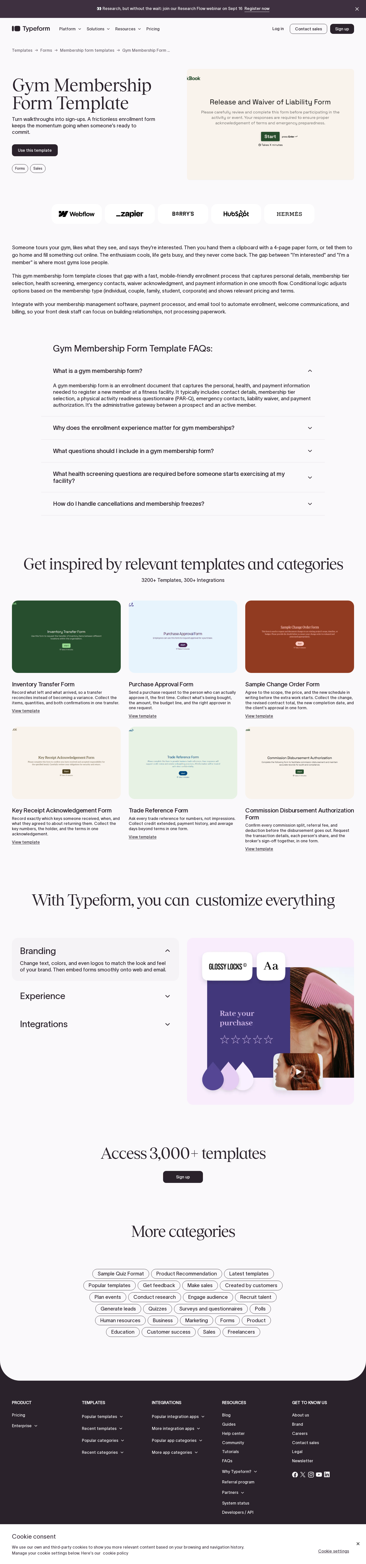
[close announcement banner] (357, 9)
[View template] (66, 657)
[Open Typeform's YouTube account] (319, 1474)
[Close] (358, 1543)
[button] (71, 29)
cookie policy (115, 1553)
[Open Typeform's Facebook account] (295, 1474)
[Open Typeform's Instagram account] (311, 1474)
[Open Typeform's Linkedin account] (327, 1474)
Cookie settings (333, 1551)
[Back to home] (31, 29)
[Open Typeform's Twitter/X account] (303, 1474)
